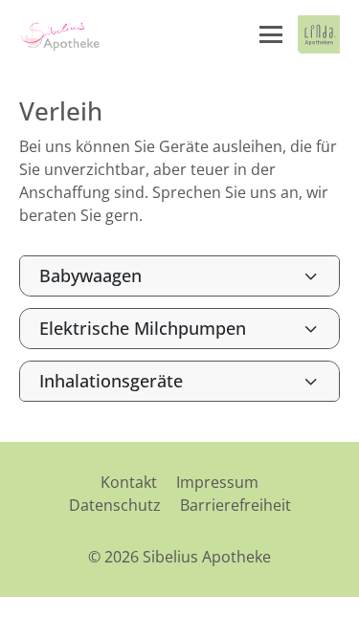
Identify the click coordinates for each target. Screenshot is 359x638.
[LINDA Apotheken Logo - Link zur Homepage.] (319, 34)
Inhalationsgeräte (111, 380)
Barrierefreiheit (235, 505)
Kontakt (129, 482)
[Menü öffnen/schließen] (270, 34)
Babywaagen (90, 275)
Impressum (217, 482)
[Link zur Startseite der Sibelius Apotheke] (60, 34)
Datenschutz (115, 505)
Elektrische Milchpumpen (142, 328)
